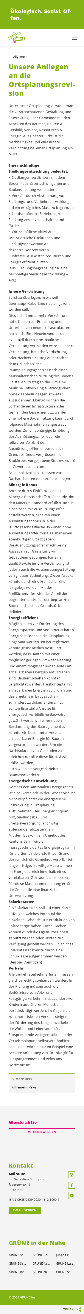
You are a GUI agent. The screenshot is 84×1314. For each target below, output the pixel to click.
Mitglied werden (42, 1132)
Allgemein (20, 56)
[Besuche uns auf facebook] (71, 1185)
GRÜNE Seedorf (65, 1272)
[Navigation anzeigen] (74, 37)
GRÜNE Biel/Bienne (18, 1272)
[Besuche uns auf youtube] (71, 1195)
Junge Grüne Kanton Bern (65, 1255)
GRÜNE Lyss (64, 1263)
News (32, 1087)
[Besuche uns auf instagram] (71, 1174)
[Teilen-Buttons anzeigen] (79, 1309)
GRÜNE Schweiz (18, 1255)
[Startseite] (17, 37)
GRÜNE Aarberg (42, 1263)
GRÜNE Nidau (42, 1272)
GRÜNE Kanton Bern (42, 1255)
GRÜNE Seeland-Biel (18, 1263)
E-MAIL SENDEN (24, 1210)
